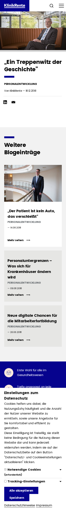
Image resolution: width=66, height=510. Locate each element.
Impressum (44, 505)
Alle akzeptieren (21, 491)
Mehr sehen (16, 240)
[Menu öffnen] (61, 5)
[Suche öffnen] (51, 5)
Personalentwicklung (20, 84)
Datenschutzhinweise (19, 505)
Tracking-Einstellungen (26, 481)
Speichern (16, 498)
